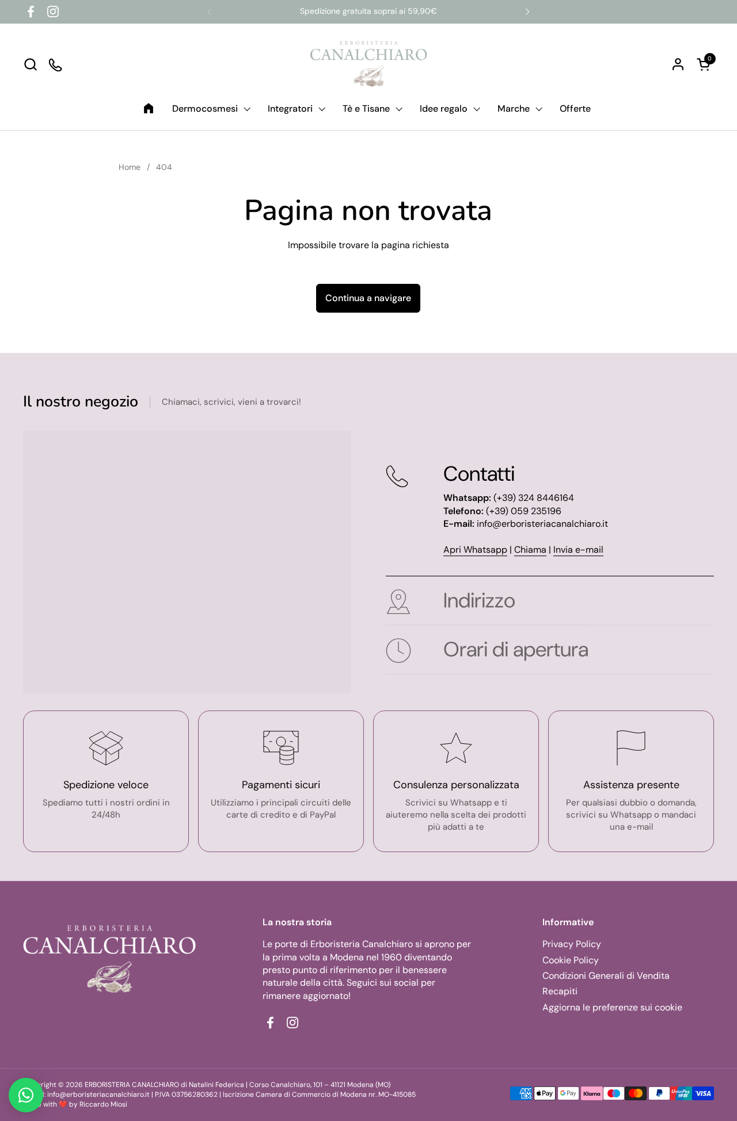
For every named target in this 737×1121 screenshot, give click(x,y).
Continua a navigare (368, 298)
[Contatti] (56, 64)
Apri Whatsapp (475, 550)
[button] (30, 64)
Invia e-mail (578, 550)
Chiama (530, 550)
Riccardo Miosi (103, 1104)
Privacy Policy (571, 944)
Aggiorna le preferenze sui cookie (612, 1007)
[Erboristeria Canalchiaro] (368, 64)
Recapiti (560, 991)
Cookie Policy (570, 960)
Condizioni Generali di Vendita (606, 976)
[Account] (678, 64)
